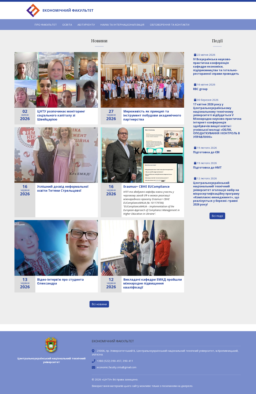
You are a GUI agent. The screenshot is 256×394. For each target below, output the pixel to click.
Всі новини (99, 304)
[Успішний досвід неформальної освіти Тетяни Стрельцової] (56, 155)
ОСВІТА (67, 24)
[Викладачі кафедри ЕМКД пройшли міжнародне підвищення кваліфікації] (142, 248)
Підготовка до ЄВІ (206, 152)
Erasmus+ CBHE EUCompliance (146, 186)
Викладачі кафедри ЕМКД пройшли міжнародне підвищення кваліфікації (152, 283)
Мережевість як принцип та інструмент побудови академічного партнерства (152, 115)
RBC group (200, 89)
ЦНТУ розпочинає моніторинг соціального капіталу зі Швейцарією (61, 115)
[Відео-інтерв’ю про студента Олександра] (56, 248)
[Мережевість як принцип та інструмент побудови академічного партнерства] (142, 80)
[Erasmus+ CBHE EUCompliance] (142, 155)
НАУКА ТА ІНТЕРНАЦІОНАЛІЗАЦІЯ (122, 24)
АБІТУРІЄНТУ (86, 24)
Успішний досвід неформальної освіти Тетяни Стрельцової (62, 188)
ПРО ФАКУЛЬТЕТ (45, 24)
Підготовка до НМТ (207, 167)
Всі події (217, 216)
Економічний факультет (68, 10)
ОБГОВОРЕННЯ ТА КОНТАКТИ (169, 24)
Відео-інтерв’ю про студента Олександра (60, 281)
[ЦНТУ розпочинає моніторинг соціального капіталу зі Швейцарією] (56, 80)
